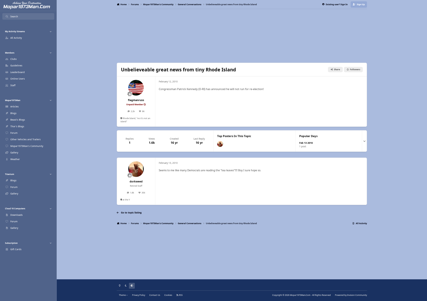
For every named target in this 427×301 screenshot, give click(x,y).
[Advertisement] (241, 36)
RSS (180, 295)
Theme (122, 295)
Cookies (168, 295)
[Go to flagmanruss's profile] (136, 88)
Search (14, 16)
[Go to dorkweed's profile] (220, 144)
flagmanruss (136, 100)
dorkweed (136, 181)
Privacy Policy (138, 295)
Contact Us (154, 295)
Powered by (351, 295)
